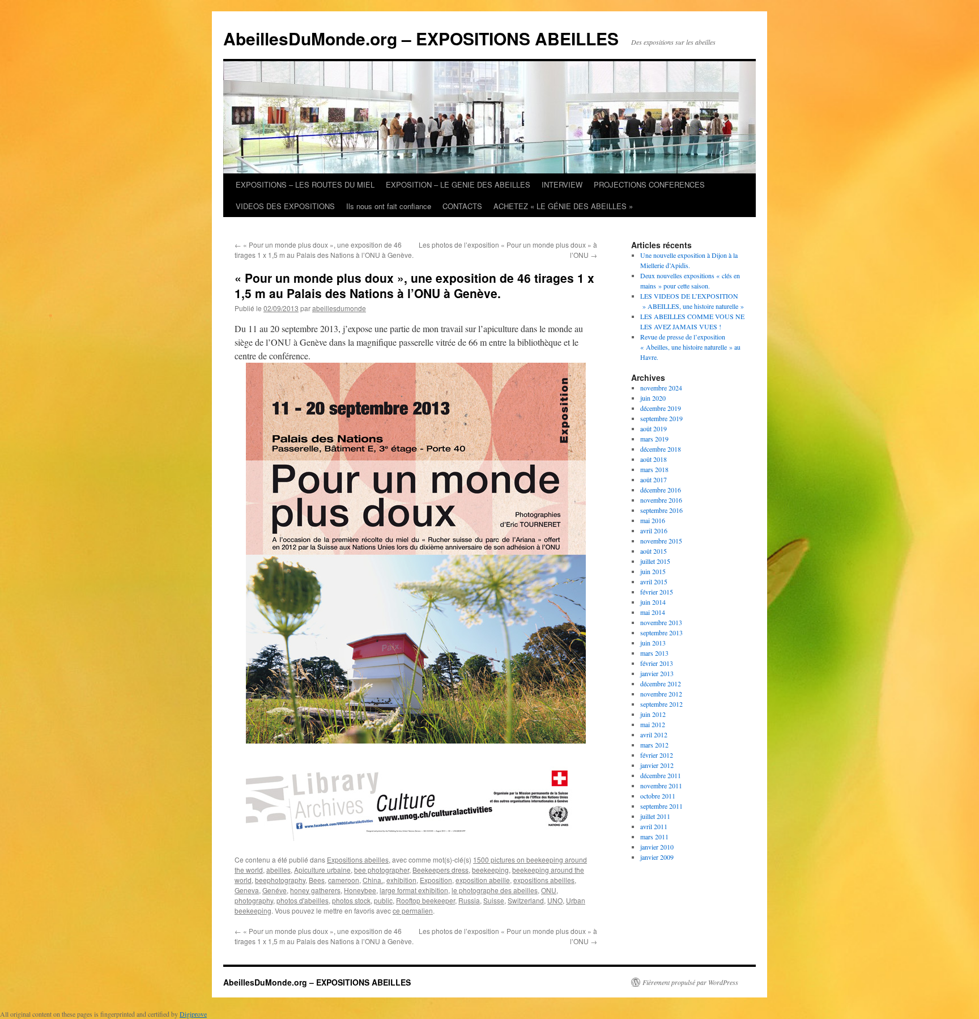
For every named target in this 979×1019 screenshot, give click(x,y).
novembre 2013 (661, 622)
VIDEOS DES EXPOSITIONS (285, 206)
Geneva (247, 890)
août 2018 (653, 459)
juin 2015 (653, 571)
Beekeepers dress (440, 869)
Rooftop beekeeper (425, 900)
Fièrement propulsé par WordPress (690, 982)
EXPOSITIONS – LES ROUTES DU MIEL (305, 184)
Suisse (493, 900)
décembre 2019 (660, 408)
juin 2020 (653, 397)
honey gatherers (315, 890)
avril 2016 (653, 530)
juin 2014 (653, 601)
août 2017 (653, 479)
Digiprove (193, 1013)
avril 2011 (653, 826)
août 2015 (653, 550)
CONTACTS (462, 206)
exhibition (401, 880)
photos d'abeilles (302, 900)
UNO (555, 900)
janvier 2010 (657, 846)
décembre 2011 (660, 775)
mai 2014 (652, 612)
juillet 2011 (655, 816)
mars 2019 (654, 438)
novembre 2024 (661, 387)
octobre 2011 (657, 795)
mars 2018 (654, 469)
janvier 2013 (657, 673)
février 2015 (656, 591)
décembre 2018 (660, 448)
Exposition (436, 880)
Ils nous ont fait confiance (388, 206)
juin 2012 (653, 714)
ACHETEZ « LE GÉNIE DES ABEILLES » (563, 206)
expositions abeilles (543, 880)
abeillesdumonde (339, 308)
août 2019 (653, 428)
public (383, 900)
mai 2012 (652, 724)
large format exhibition (414, 890)
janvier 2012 (657, 765)
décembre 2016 (660, 489)
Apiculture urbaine (322, 869)
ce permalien (413, 910)
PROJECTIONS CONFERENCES (649, 184)
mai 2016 (652, 520)
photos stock (351, 900)
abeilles (278, 869)
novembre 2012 (661, 693)
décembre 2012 (660, 683)
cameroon (343, 880)
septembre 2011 (661, 805)
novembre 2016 (661, 499)
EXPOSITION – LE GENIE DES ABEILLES (458, 184)
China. (373, 880)
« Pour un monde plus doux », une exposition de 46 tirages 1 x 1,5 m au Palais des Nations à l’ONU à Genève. (324, 250)
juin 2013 (653, 642)
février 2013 (656, 663)
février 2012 (656, 754)
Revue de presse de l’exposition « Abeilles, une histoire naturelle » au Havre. (690, 347)
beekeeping (490, 869)
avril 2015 (653, 581)
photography (254, 900)
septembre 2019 (661, 418)
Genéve (274, 890)
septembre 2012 (661, 703)
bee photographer (381, 869)
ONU (548, 890)
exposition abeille (483, 880)
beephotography (280, 880)
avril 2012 (653, 734)
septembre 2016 (661, 510)
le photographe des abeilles (495, 890)
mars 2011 (654, 836)
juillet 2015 (655, 561)
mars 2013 (654, 652)
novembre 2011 (661, 785)
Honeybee (360, 890)
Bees (317, 880)
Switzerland (526, 900)
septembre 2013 (661, 632)
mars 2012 (654, 744)
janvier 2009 (657, 856)
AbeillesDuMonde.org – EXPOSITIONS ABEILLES (421, 38)
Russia (469, 900)
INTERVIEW (562, 184)
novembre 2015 (661, 540)
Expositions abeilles (358, 859)
